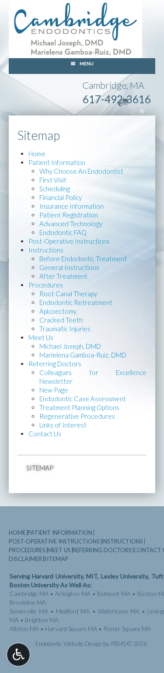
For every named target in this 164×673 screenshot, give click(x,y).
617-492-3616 (117, 99)
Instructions (45, 250)
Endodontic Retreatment (75, 302)
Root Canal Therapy (68, 294)
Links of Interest (63, 425)
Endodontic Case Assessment (82, 399)
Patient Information (56, 162)
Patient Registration (68, 215)
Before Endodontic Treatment (83, 259)
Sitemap (39, 468)
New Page (53, 390)
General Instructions (69, 267)
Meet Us (40, 337)
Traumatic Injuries (65, 329)
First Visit (52, 180)
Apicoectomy (58, 311)
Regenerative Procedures (77, 416)
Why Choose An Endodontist (81, 171)
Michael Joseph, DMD (70, 346)
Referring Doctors (54, 364)
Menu (87, 63)
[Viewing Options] (18, 654)
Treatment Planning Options (79, 407)
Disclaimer (25, 558)
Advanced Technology (70, 224)
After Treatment (63, 276)
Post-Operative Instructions (69, 241)
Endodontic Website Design (68, 643)
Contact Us (44, 434)
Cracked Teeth (61, 320)
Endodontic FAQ (63, 232)
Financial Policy (60, 197)
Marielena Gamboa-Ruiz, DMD (82, 355)
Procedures (45, 285)
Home (36, 154)
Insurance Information (71, 206)
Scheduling (54, 189)
